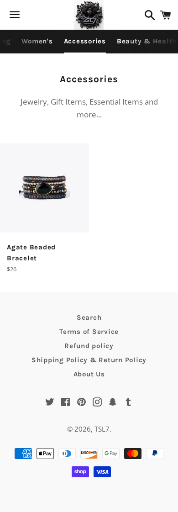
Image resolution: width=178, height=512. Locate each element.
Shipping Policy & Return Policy (89, 360)
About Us (89, 374)
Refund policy (89, 346)
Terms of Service (89, 331)
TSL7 (102, 428)
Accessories (85, 41)
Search (89, 317)
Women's (36, 41)
